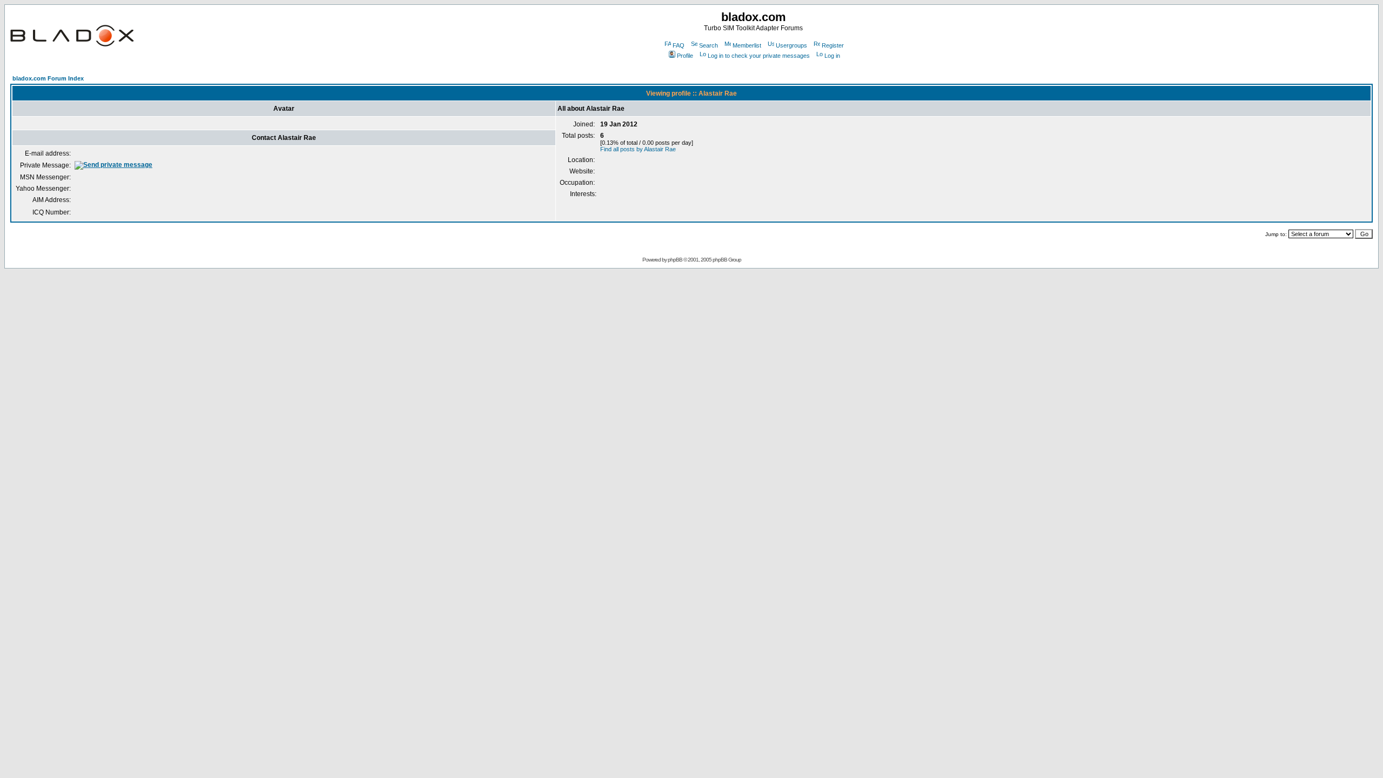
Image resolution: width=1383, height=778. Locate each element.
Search (708, 45)
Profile (685, 55)
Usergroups (791, 45)
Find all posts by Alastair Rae (638, 149)
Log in (832, 55)
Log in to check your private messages (759, 55)
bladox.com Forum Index (48, 78)
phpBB (675, 260)
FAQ (678, 45)
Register (833, 45)
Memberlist (747, 45)
